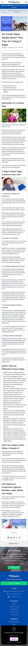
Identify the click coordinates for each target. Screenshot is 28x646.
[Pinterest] (19, 537)
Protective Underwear (14, 622)
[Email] (11, 537)
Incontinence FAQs (14, 606)
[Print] (14, 537)
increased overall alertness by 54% (11, 234)
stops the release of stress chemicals (12, 250)
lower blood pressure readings (10, 342)
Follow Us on (12, 583)
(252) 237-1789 (16, 596)
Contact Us (14, 567)
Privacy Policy (14, 614)
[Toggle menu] (2, 2)
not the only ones (12, 78)
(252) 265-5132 (11, 561)
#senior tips (14, 533)
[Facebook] (8, 537)
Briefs (14, 624)
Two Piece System (14, 612)
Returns (14, 604)
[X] (16, 537)
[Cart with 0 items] (25, 2)
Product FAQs (14, 609)
